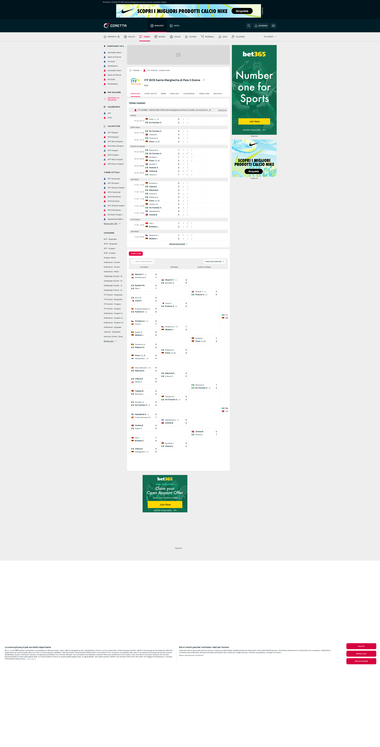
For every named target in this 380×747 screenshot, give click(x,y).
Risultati (174, 94)
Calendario (189, 94)
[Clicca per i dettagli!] (178, 120)
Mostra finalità (361, 661)
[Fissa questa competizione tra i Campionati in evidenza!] (203, 80)
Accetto (361, 646)
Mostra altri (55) (111, 224)
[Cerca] (249, 26)
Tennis (136, 70)
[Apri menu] (273, 26)
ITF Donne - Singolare (158, 70)
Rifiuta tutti (361, 654)
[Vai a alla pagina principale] (120, 25)
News (163, 94)
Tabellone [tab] (136, 254)
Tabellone (204, 94)
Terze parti (31, 659)
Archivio (217, 94)
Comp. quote (150, 94)
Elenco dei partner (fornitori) (191, 655)
